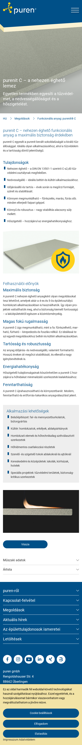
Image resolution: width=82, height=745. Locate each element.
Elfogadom (41, 723)
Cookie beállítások (41, 713)
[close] (76, 674)
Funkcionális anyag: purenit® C (56, 118)
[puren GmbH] (19, 8)
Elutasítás (41, 733)
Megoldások (22, 118)
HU (5, 118)
